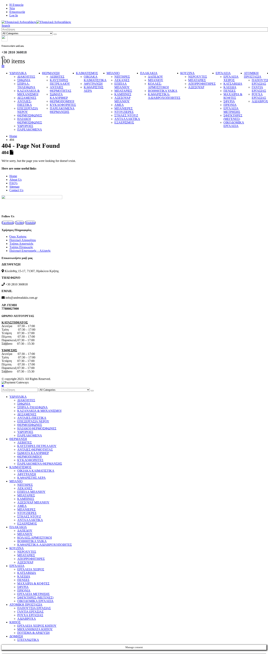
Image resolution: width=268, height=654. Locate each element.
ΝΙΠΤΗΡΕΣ (122, 76)
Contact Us (16, 190)
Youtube (30, 222)
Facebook (8, 222)
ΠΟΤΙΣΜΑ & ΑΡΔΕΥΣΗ (33, 632)
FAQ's (13, 183)
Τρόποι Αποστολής (21, 243)
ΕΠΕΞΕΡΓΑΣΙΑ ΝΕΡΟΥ (27, 110)
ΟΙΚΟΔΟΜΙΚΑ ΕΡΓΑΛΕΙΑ (233, 124)
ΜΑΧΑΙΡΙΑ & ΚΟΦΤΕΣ (232, 96)
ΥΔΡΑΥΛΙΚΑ (18, 73)
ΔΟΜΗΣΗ (16, 636)
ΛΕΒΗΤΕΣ (57, 76)
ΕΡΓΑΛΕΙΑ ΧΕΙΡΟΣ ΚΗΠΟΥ (37, 625)
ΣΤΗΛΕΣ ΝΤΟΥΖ (126, 115)
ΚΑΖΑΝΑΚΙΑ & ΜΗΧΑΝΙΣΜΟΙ (28, 92)
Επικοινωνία (17, 12)
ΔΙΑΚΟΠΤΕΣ (26, 76)
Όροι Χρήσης (17, 236)
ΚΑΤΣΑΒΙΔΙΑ (232, 83)
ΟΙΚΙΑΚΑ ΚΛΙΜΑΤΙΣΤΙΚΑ (95, 78)
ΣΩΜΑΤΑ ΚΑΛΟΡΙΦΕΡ (59, 96)
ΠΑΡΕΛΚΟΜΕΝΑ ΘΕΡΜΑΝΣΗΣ (62, 110)
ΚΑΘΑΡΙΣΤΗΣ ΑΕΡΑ (31, 477)
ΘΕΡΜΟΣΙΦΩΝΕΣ (29, 115)
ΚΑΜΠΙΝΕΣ (122, 94)
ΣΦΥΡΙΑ (229, 101)
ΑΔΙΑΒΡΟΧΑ (26, 618)
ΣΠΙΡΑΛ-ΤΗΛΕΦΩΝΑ (26, 85)
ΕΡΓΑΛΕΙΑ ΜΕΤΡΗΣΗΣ (231, 110)
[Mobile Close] (3, 386)
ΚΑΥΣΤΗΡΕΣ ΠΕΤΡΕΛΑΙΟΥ (60, 81)
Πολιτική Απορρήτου (22, 240)
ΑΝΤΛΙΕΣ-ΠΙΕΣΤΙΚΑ (24, 103)
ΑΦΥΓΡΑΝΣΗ (93, 83)
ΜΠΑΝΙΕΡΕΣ (123, 108)
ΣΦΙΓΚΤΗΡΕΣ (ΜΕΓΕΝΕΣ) (232, 117)
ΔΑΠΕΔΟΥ (155, 76)
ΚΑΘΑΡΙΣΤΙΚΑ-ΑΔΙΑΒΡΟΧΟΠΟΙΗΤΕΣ (164, 96)
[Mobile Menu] (3, 66)
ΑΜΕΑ (119, 104)
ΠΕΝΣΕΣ (229, 90)
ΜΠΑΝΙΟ (113, 73)
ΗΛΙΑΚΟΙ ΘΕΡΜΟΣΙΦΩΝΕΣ (29, 120)
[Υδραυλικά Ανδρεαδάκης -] (36, 22)
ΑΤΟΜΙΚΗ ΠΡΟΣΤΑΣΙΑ (252, 74)
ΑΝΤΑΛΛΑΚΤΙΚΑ (127, 119)
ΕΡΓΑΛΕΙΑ (223, 73)
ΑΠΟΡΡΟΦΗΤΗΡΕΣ (202, 83)
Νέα (12, 8)
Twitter (19, 222)
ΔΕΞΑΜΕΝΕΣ (26, 97)
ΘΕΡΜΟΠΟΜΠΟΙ (62, 101)
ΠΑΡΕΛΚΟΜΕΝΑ (29, 129)
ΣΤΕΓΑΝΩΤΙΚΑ (28, 639)
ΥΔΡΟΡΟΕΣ (25, 126)
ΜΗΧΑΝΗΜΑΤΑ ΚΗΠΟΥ (35, 629)
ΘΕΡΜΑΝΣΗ (51, 73)
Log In (13, 15)
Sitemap (14, 186)
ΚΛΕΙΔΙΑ (229, 87)
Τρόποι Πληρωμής (21, 247)
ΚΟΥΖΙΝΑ (187, 73)
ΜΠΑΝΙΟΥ (155, 80)
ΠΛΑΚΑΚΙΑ (149, 73)
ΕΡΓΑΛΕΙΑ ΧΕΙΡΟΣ (231, 78)
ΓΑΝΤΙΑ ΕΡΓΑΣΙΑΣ (259, 89)
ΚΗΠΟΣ (15, 622)
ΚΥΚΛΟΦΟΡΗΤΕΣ (63, 104)
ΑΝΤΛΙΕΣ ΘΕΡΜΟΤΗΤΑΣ (60, 89)
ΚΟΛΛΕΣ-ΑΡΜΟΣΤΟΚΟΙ (158, 85)
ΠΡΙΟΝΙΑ (230, 104)
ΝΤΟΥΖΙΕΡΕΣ (124, 112)
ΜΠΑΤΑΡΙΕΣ (123, 90)
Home (13, 176)
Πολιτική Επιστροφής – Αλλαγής (30, 250)
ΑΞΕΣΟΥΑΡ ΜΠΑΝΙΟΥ (122, 99)
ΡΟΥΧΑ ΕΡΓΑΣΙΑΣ (259, 96)
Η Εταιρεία (16, 4)
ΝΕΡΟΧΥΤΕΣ (197, 76)
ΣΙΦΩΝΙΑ (23, 80)
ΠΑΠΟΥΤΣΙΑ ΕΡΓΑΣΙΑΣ (34, 608)
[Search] (55, 34)
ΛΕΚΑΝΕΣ (121, 80)
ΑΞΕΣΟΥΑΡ (196, 87)
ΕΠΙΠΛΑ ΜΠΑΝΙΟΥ (122, 85)
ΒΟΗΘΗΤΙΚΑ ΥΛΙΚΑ (162, 90)
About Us (15, 179)
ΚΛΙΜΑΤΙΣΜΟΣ (87, 73)
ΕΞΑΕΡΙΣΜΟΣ (124, 122)
